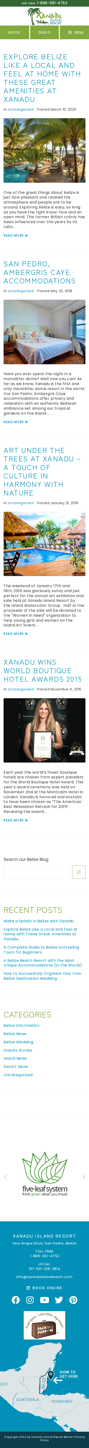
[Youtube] (44, 1299)
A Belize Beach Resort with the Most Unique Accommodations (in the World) (43, 963)
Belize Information (21, 1025)
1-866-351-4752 (44, 1255)
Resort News (16, 1066)
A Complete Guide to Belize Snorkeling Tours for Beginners (41, 950)
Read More (14, 235)
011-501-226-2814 (44, 1268)
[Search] (78, 872)
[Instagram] (30, 1299)
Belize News (15, 1033)
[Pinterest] (73, 1299)
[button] (77, 32)
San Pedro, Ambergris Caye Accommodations (40, 272)
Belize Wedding (18, 1042)
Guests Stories (18, 1050)
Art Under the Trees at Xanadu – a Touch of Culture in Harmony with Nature (42, 471)
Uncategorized (21, 109)
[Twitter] (59, 1299)
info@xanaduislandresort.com (44, 1276)
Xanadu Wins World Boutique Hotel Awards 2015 (43, 670)
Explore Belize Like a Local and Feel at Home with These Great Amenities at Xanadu (42, 77)
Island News (15, 1058)
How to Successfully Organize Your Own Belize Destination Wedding (42, 976)
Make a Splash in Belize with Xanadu (39, 921)
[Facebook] (15, 1299)
